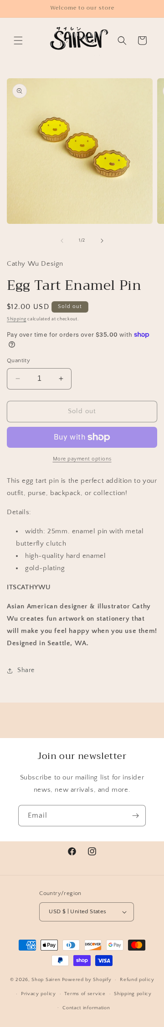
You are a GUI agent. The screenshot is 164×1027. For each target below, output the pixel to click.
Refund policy (137, 979)
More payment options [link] (82, 459)
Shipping (16, 319)
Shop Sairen (46, 979)
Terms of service (84, 994)
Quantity (18, 360)
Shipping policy (133, 994)
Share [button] (26, 670)
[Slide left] (62, 241)
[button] (18, 40)
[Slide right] (102, 241)
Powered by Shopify (87, 979)
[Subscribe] (135, 815)
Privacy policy (38, 994)
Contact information (86, 1008)
